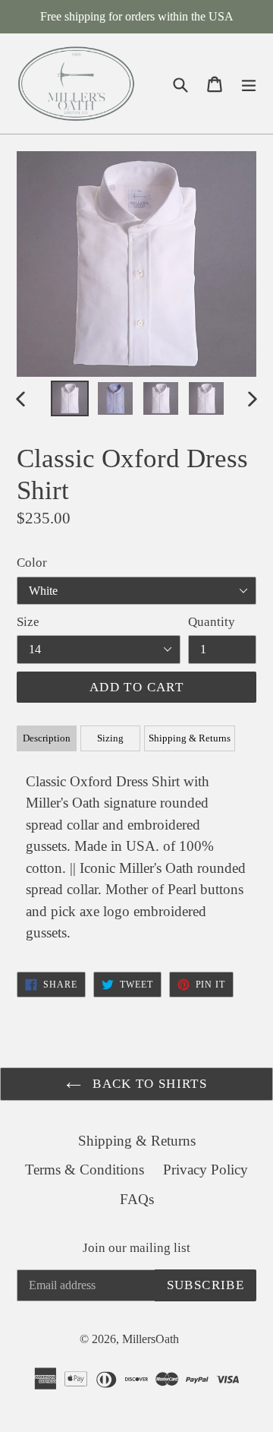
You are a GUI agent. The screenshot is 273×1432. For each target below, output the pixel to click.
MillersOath (150, 1338)
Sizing (110, 738)
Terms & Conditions (84, 1170)
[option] (70, 398)
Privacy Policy (205, 1170)
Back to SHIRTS (148, 1083)
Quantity (211, 622)
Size (28, 622)
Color (32, 562)
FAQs (137, 1199)
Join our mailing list (136, 1248)
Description (47, 738)
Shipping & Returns (190, 738)
